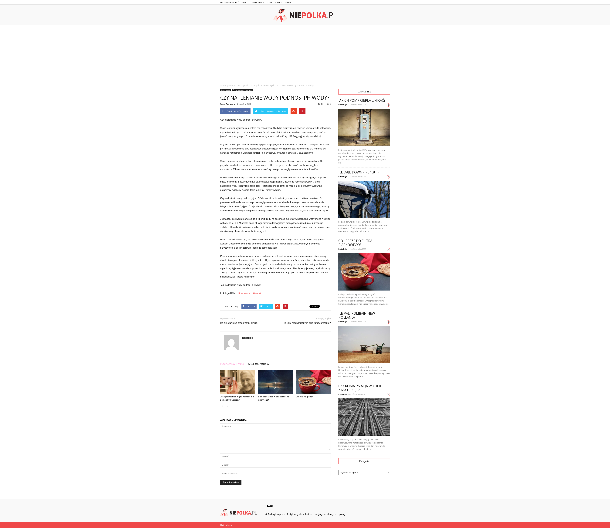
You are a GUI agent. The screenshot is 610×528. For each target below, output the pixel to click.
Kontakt (288, 2)
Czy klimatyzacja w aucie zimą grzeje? (360, 388)
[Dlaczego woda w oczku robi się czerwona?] (275, 382)
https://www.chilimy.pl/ (249, 293)
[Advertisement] (305, 49)
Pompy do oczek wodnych (242, 90)
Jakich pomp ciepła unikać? (361, 100)
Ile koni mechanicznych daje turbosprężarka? (307, 323)
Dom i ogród (225, 90)
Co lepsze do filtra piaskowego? (355, 243)
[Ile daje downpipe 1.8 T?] (364, 199)
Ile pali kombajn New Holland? (356, 315)
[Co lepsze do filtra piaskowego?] (364, 272)
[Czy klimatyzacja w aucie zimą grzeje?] (364, 417)
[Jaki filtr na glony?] (313, 382)
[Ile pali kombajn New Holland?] (364, 344)
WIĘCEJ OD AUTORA (258, 364)
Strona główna (258, 2)
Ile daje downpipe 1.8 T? (358, 172)
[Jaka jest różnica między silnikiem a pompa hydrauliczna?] (237, 382)
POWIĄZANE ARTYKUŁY (232, 364)
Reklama (278, 2)
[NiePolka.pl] (305, 15)
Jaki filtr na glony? (304, 397)
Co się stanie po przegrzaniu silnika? (239, 323)
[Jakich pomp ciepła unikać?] (364, 127)
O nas (269, 2)
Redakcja (230, 104)
